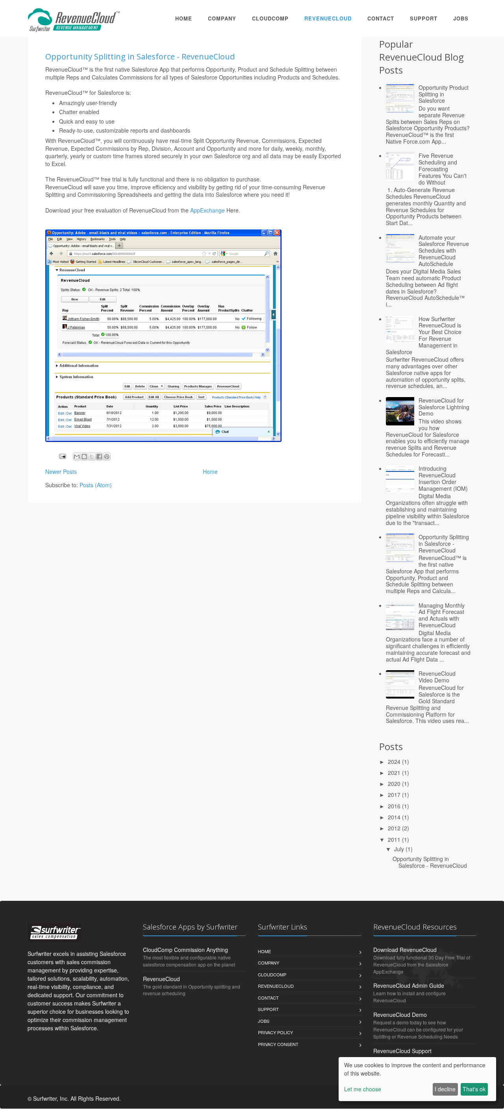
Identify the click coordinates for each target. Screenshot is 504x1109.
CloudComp (270, 18)
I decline (445, 1089)
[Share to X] (92, 456)
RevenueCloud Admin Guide (408, 985)
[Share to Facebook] (99, 456)
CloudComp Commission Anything (185, 950)
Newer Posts (61, 471)
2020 (395, 783)
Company (222, 18)
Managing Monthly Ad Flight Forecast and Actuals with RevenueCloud (442, 615)
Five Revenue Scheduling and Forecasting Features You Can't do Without (443, 169)
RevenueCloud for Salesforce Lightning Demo (444, 407)
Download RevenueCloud (405, 950)
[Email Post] (62, 455)
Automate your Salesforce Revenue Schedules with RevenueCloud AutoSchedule (444, 250)
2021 (395, 772)
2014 (395, 817)
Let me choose (362, 1089)
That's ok (474, 1089)
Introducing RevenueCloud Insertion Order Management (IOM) (443, 478)
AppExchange (207, 210)
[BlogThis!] (84, 456)
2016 (395, 806)
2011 (395, 839)
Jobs (461, 18)
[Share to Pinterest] (107, 456)
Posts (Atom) (96, 485)
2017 (395, 794)
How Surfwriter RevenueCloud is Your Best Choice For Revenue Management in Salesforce (423, 335)
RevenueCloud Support (402, 1051)
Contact (380, 18)
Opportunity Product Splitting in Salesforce (444, 94)
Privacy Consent (278, 1044)
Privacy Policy (275, 1032)
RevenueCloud (328, 18)
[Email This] (77, 456)
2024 (395, 761)
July (400, 849)
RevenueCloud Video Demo (437, 676)
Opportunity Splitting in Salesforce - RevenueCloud (140, 56)
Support (423, 18)
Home (183, 18)
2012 (395, 828)
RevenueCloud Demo (400, 1014)
